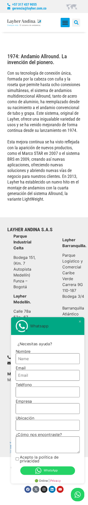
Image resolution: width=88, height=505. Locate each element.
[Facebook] (27, 489)
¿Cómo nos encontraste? (39, 434)
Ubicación (25, 418)
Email (21, 368)
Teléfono (24, 385)
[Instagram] (44, 489)
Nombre (23, 351)
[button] (65, 22)
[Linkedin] (52, 489)
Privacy (55, 480)
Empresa (24, 401)
